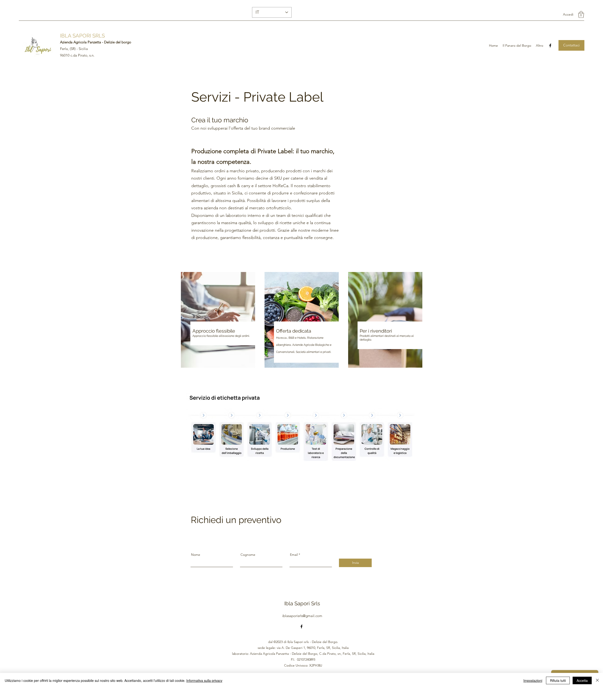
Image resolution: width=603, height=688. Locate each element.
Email (294, 554)
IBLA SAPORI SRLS (82, 36)
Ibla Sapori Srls (302, 603)
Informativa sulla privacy (204, 680)
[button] (581, 14)
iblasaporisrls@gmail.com (302, 616)
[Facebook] (550, 45)
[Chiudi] (597, 680)
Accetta (582, 680)
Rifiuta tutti (558, 680)
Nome (195, 554)
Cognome (247, 554)
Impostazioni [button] (532, 680)
